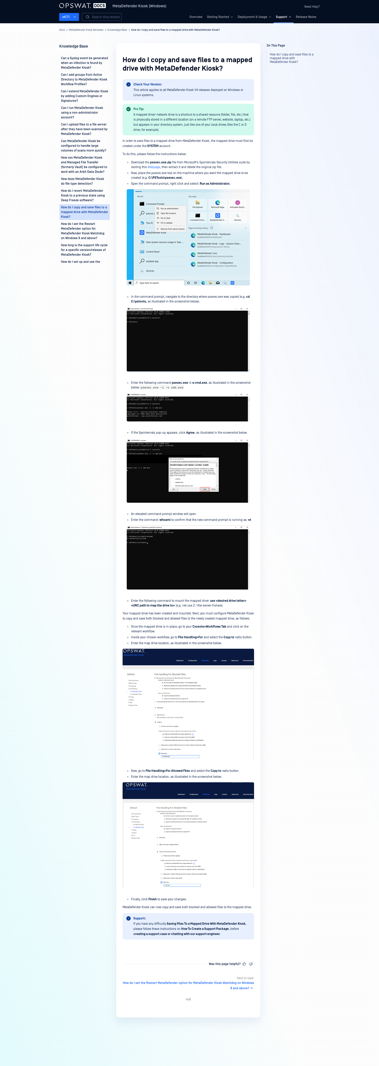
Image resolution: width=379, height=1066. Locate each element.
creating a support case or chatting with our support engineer (176, 934)
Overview (196, 17)
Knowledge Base (117, 30)
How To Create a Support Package (205, 929)
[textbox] (188, 513)
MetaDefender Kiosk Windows (86, 30)
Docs (62, 30)
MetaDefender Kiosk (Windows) (139, 6)
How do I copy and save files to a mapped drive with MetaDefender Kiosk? (175, 30)
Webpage (154, 167)
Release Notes (306, 17)
